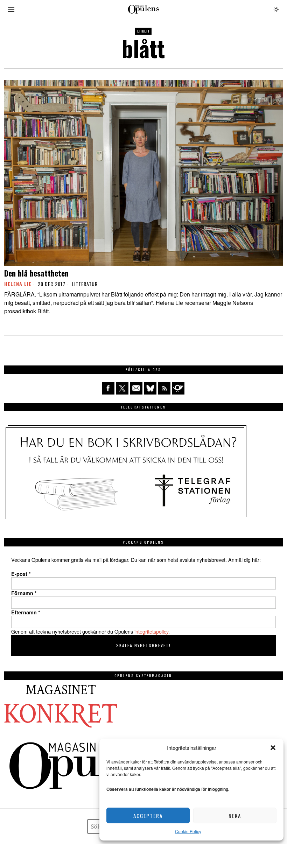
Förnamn (24, 593)
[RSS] (164, 388)
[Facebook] (108, 388)
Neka (235, 815)
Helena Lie (17, 283)
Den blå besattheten (36, 273)
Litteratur (85, 283)
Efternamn (25, 612)
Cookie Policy (188, 831)
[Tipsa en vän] (136, 388)
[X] (122, 388)
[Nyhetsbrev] (178, 388)
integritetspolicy (151, 631)
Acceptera (148, 815)
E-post (21, 573)
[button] (273, 747)
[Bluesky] (150, 388)
